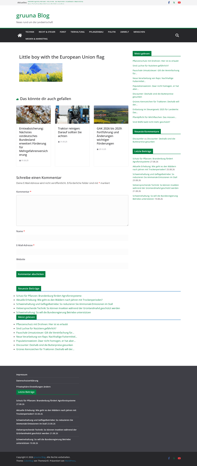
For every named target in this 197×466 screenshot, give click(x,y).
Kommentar (23, 191)
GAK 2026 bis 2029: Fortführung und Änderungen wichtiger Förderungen (109, 135)
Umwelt (124, 31)
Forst (63, 31)
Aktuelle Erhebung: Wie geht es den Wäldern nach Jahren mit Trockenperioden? (59, 299)
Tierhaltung (78, 31)
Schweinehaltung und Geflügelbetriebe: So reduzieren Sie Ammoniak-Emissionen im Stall (64, 304)
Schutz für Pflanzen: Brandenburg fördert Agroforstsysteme (48, 295)
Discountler (138, 138)
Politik (112, 31)
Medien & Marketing (37, 38)
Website (20, 259)
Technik (30, 31)
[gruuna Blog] (19, 35)
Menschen (139, 31)
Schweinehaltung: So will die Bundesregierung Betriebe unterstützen (53, 312)
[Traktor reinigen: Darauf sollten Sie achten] (72, 107)
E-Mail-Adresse (25, 245)
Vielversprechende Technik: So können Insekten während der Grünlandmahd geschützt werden (55, 4)
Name (20, 231)
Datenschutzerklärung (27, 380)
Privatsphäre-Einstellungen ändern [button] (33, 386)
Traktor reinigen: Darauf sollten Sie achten (70, 132)
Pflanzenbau (96, 31)
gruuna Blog (32, 15)
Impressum (21, 374)
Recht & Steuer (47, 31)
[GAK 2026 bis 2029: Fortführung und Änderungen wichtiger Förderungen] (111, 107)
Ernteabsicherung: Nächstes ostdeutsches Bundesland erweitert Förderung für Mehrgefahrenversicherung (33, 141)
